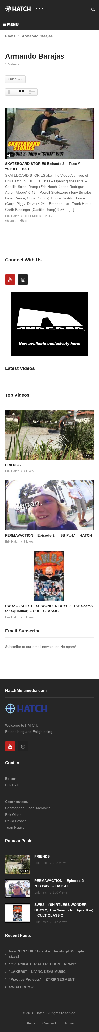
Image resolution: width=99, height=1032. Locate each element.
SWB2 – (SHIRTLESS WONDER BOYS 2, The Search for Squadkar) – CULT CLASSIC (63, 910)
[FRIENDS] (49, 435)
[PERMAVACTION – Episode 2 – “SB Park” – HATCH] (49, 505)
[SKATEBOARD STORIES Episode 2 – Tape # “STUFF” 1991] (49, 133)
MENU (13, 24)
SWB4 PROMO (21, 987)
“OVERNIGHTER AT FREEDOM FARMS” (42, 964)
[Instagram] (23, 279)
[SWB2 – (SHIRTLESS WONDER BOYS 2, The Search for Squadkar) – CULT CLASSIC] (49, 576)
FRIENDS (13, 465)
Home (10, 36)
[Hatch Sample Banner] (49, 355)
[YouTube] (10, 279)
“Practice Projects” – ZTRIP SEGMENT (42, 979)
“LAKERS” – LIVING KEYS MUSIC (37, 972)
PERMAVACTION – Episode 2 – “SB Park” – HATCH (48, 535)
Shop (30, 1023)
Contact (49, 1023)
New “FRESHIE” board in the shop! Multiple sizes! (46, 953)
